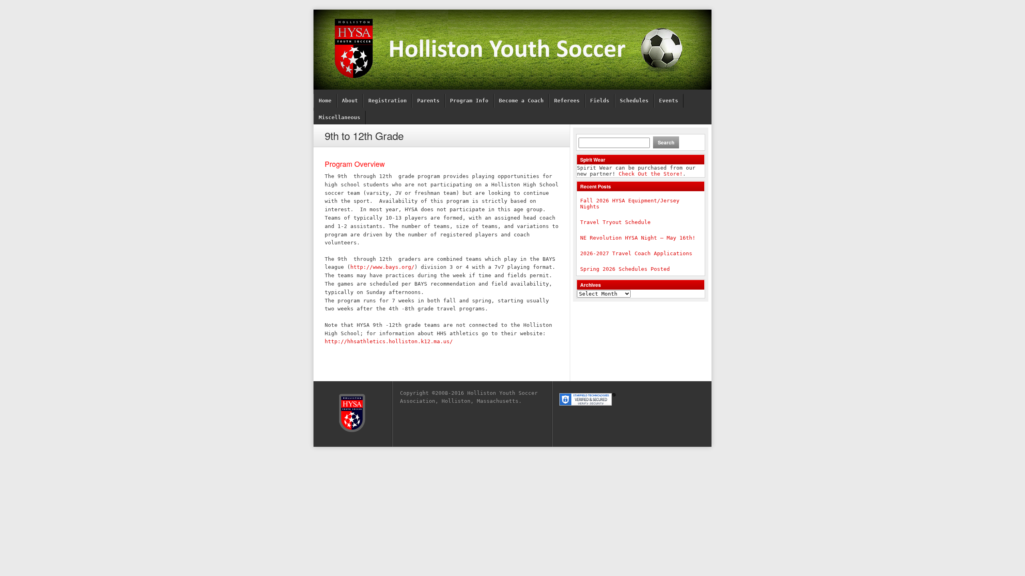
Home (325, 101)
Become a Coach (521, 101)
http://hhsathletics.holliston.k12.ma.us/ (389, 341)
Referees (567, 101)
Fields (599, 101)
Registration (387, 101)
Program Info (469, 101)
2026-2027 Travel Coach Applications (636, 253)
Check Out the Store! (651, 174)
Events (668, 101)
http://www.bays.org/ (382, 267)
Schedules (634, 101)
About (350, 101)
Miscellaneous (339, 117)
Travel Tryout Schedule (615, 222)
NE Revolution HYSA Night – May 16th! (637, 238)
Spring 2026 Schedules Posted (625, 269)
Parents (428, 101)
